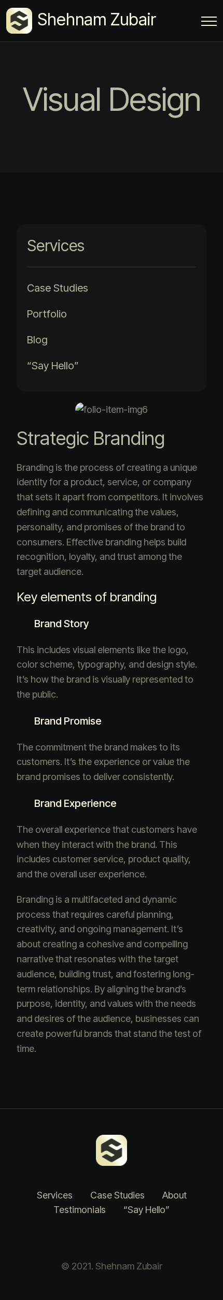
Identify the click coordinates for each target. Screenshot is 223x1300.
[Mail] (150, 1238)
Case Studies (57, 288)
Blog (37, 340)
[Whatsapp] (124, 1238)
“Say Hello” (53, 365)
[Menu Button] (209, 23)
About (174, 1195)
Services (55, 1195)
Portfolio (47, 314)
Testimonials (79, 1209)
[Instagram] (72, 1238)
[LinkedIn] (98, 1238)
